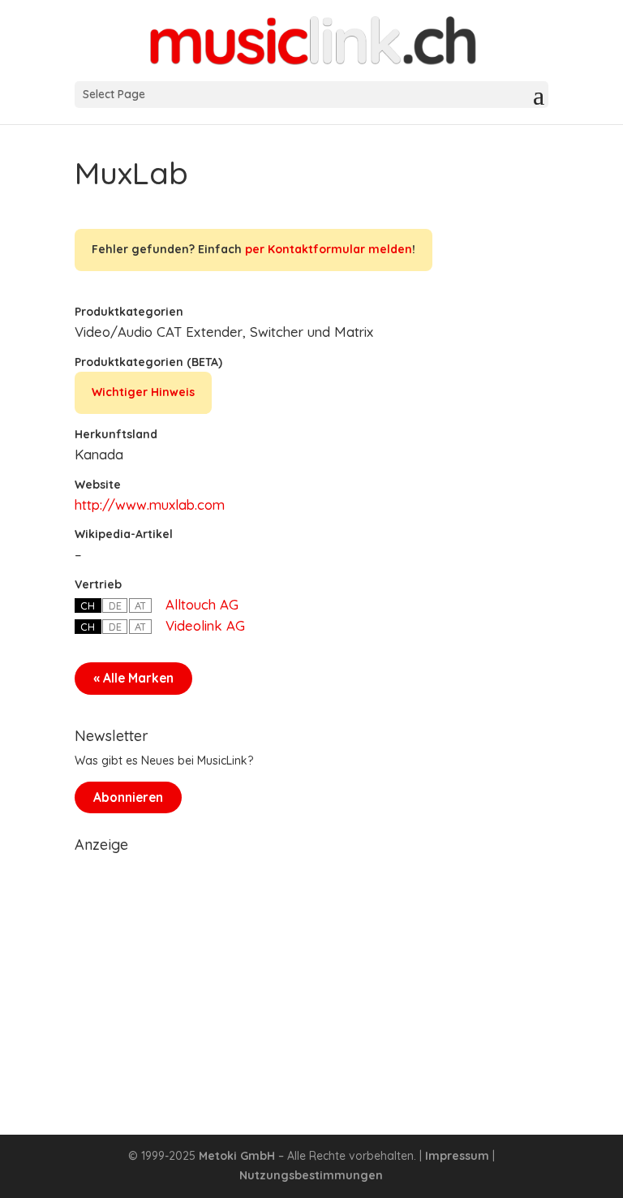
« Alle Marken (133, 678)
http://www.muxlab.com (150, 504)
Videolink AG (205, 625)
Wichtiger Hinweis (143, 392)
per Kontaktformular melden (328, 249)
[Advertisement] (311, 974)
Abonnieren (128, 797)
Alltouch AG (201, 604)
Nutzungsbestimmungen (311, 1175)
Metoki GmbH (237, 1155)
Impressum (457, 1155)
